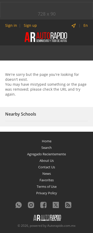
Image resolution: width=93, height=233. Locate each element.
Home (46, 141)
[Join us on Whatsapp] (19, 205)
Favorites (47, 180)
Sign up (30, 25)
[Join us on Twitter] (56, 205)
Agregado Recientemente (46, 154)
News (46, 173)
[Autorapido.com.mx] (46, 36)
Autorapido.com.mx (61, 225)
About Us (47, 160)
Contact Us (46, 167)
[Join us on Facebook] (43, 205)
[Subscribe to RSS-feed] (68, 205)
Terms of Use (47, 186)
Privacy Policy (46, 193)
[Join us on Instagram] (31, 205)
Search (46, 147)
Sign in (11, 25)
